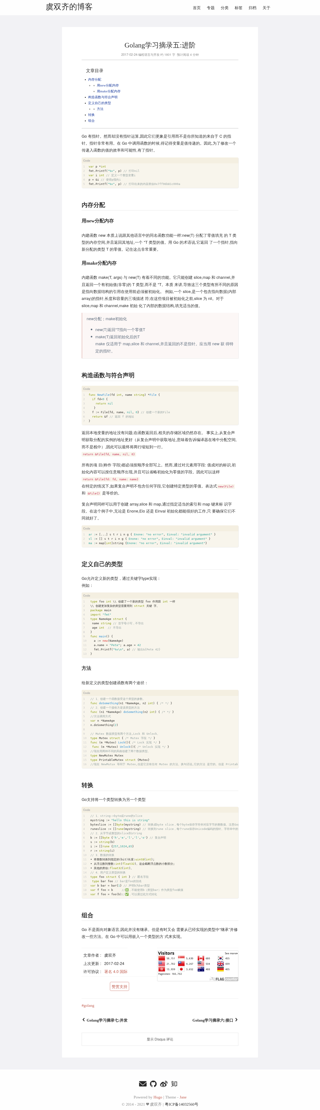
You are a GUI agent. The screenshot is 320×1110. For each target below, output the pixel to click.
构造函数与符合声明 (103, 97)
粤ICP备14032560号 (181, 1104)
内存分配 (94, 79)
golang (89, 1005)
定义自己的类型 (99, 103)
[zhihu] (174, 1084)
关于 (266, 8)
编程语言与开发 (149, 54)
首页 (197, 8)
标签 (239, 8)
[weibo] (164, 1084)
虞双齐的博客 (69, 7)
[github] (153, 1084)
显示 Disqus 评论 (160, 1039)
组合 (91, 120)
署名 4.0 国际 (116, 971)
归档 (252, 8)
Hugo (157, 1097)
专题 (211, 8)
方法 (100, 109)
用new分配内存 (108, 85)
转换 (91, 115)
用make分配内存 (109, 91)
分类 (225, 8)
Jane (183, 1097)
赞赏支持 (119, 986)
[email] (143, 1084)
